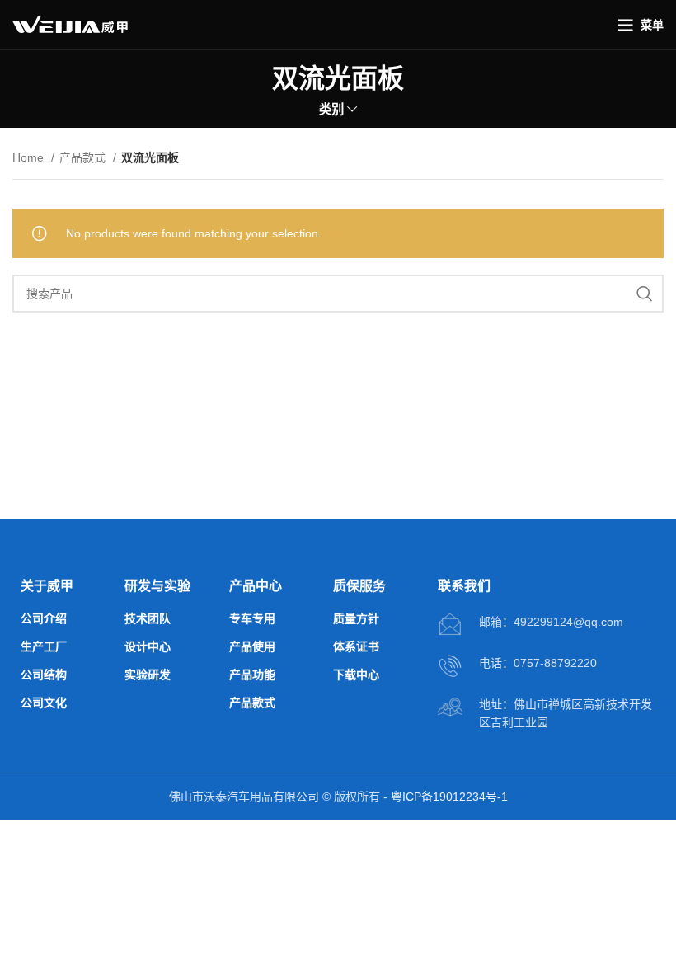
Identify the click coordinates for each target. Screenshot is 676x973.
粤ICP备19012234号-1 (449, 796)
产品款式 (84, 157)
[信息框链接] (530, 625)
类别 (331, 109)
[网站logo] (70, 24)
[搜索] (645, 294)
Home (29, 157)
